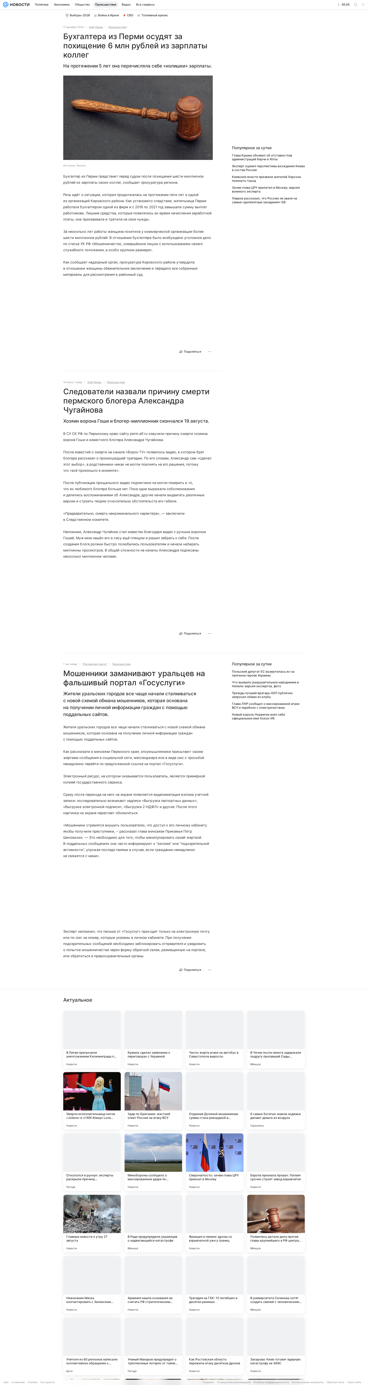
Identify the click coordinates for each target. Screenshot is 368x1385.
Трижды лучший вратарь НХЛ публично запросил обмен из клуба (262, 695)
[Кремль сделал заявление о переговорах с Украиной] (153, 1039)
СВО (130, 15)
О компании (18, 1382)
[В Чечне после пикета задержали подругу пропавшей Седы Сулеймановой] (276, 1039)
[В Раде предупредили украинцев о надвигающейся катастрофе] (153, 1223)
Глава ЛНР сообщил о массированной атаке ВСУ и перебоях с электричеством (265, 705)
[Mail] (5, 4)
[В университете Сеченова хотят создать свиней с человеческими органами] (276, 1285)
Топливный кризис (154, 15)
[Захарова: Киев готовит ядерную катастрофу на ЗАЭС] (276, 1346)
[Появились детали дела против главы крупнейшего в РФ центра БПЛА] (276, 1223)
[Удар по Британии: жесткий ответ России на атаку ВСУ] (153, 1101)
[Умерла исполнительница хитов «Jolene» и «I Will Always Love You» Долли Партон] (92, 1101)
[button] (138, 118)
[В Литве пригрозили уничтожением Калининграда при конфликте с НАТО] (92, 1039)
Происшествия (117, 27)
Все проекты (48, 1382)
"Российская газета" (94, 664)
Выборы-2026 (80, 15)
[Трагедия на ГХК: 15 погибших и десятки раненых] (214, 1285)
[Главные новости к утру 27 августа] (92, 1223)
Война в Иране (108, 15)
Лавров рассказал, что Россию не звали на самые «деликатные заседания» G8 (264, 200)
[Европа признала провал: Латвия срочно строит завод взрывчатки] (276, 1162)
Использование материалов (308, 1382)
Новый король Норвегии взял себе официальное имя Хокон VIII (258, 716)
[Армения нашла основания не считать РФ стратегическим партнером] (153, 1285)
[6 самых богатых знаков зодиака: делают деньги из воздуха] (276, 1101)
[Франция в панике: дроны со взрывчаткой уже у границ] (214, 1223)
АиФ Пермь (96, 27)
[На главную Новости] (19, 4)
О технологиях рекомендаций (234, 1382)
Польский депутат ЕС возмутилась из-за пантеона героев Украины (263, 673)
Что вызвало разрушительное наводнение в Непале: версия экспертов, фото (265, 684)
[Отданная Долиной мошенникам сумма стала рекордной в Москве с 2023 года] (214, 1101)
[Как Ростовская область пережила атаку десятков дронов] (214, 1346)
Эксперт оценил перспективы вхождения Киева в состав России (268, 168)
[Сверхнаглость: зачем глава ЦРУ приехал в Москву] (214, 1162)
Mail (6, 1382)
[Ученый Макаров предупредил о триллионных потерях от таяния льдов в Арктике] (153, 1346)
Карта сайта (354, 1382)
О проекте (208, 1382)
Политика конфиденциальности (271, 1382)
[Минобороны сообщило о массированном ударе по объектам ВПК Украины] (153, 1162)
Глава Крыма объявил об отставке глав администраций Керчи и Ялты (262, 157)
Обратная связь (335, 1382)
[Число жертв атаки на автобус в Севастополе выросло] (214, 1039)
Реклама (33, 1382)
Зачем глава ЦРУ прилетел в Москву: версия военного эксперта (266, 189)
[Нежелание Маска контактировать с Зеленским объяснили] (92, 1285)
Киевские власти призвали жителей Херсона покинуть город (266, 179)
